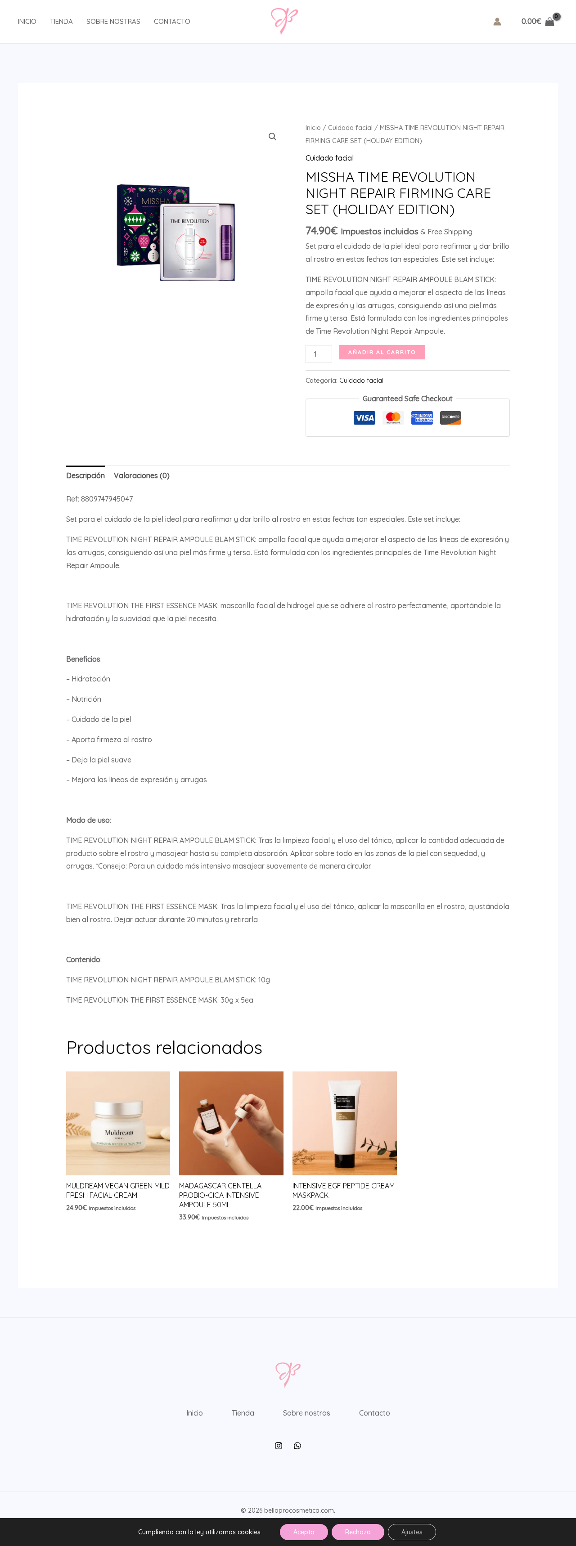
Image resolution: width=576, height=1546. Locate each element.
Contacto (172, 21)
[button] (273, 137)
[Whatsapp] (297, 1446)
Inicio (27, 21)
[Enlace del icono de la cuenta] (497, 22)
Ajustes (412, 1532)
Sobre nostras (113, 21)
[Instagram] (278, 1446)
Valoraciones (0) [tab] (142, 475)
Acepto (304, 1532)
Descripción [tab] (85, 475)
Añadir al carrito (382, 352)
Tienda (61, 21)
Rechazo (358, 1532)
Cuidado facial (350, 127)
